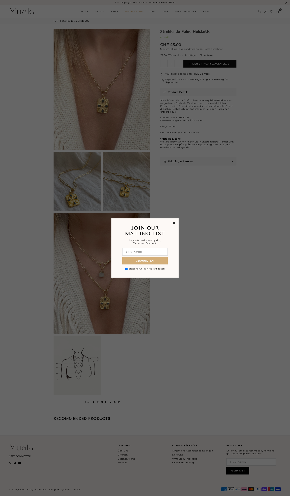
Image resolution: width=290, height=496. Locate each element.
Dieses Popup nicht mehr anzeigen (147, 269)
